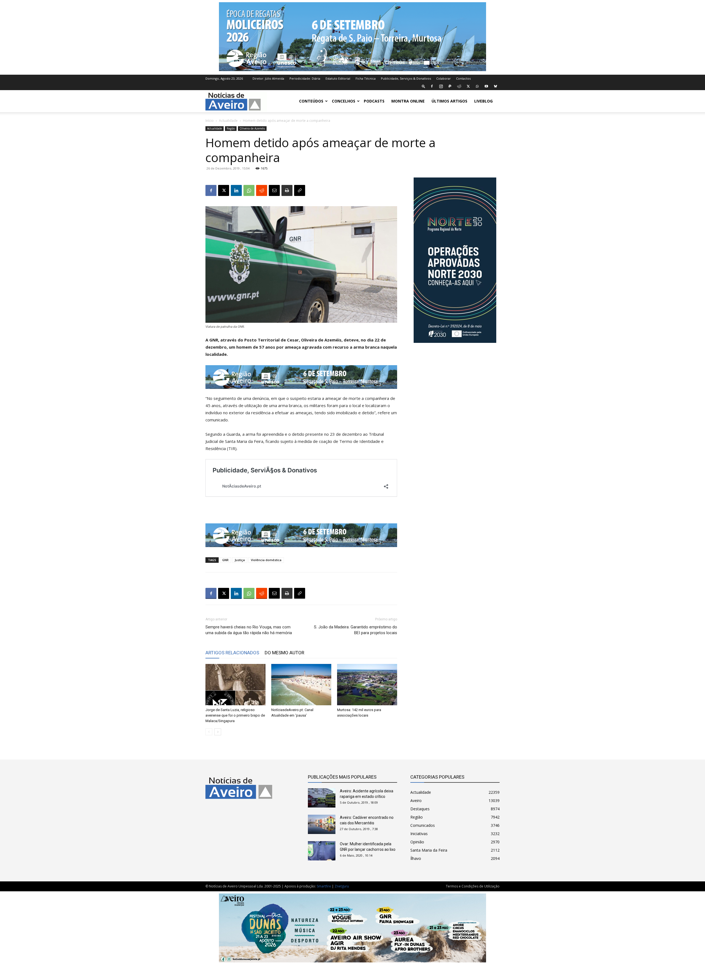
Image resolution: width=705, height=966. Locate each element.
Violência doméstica (266, 560)
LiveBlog (483, 101)
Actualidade (228, 120)
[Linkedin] (236, 190)
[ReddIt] (261, 190)
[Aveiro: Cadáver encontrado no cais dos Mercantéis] (321, 824)
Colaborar (443, 78)
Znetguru (342, 886)
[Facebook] (432, 86)
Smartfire (324, 886)
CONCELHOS (343, 101)
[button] (423, 86)
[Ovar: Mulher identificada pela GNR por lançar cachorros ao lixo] (321, 850)
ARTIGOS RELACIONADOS (232, 652)
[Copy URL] (299, 190)
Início (209, 120)
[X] (468, 86)
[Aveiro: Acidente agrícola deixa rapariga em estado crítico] (321, 798)
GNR (225, 560)
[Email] (274, 190)
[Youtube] (486, 86)
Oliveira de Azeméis (252, 128)
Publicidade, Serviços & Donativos (406, 78)
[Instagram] (441, 86)
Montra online (408, 101)
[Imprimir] (286, 190)
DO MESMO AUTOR (284, 652)
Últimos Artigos (449, 101)
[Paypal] (450, 86)
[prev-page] (208, 731)
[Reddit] (459, 86)
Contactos (463, 78)
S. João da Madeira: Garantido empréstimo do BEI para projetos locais (355, 630)
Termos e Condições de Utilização (473, 886)
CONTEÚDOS (311, 101)
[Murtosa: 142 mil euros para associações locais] (367, 684)
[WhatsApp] (477, 86)
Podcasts (374, 101)
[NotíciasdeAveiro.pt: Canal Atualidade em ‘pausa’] (301, 684)
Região (231, 128)
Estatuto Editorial (338, 78)
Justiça (240, 560)
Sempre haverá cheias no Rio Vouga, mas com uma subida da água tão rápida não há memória (248, 630)
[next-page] (217, 731)
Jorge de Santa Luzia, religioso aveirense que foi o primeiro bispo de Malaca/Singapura (235, 715)
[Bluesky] (495, 86)
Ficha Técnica (366, 78)
